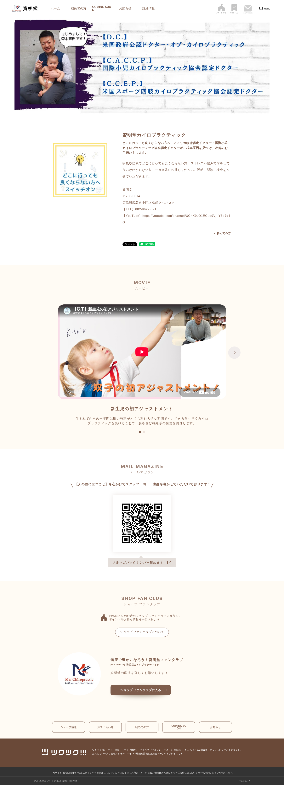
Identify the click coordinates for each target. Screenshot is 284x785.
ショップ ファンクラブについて (142, 632)
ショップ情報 (68, 727)
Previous (49, 352)
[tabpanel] (142, 365)
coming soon (101, 8)
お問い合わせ (105, 727)
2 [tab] (144, 432)
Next (234, 352)
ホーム (55, 8)
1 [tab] (140, 432)
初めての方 (78, 8)
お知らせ (125, 8)
